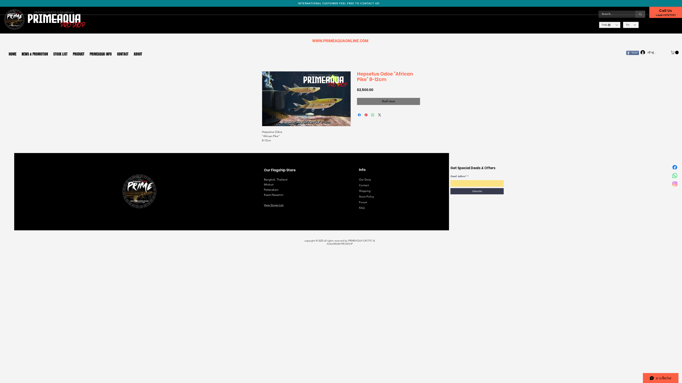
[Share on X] (379, 115)
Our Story (365, 179)
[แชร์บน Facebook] (359, 115)
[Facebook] (675, 167)
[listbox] (609, 25)
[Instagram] (675, 184)
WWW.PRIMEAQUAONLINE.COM (340, 41)
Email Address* (459, 176)
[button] (609, 25)
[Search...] (640, 14)
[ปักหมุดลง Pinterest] (366, 115)
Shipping (364, 191)
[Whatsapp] (675, 176)
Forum (363, 202)
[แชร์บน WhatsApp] (373, 115)
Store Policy (366, 196)
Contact (364, 185)
